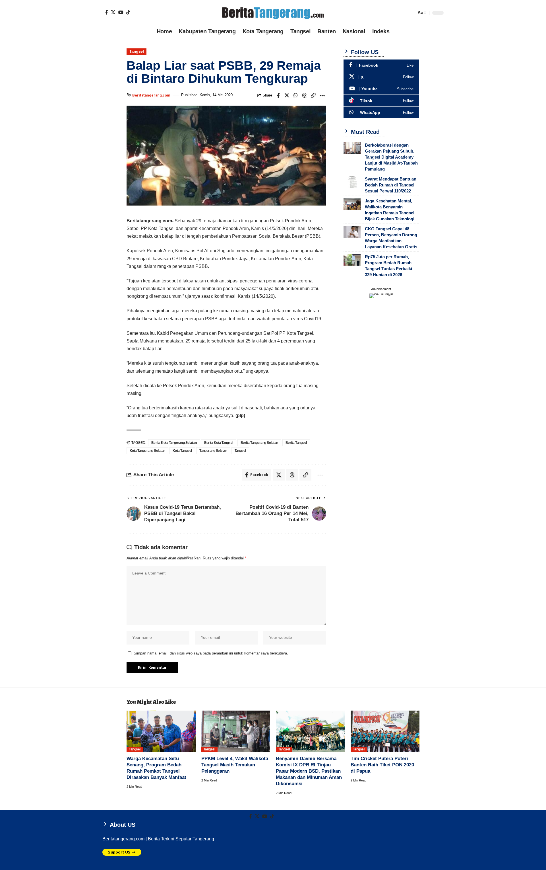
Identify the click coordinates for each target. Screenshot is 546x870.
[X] (113, 12)
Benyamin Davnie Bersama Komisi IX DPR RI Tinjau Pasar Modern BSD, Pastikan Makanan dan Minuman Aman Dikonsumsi (309, 771)
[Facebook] (106, 12)
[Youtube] (381, 89)
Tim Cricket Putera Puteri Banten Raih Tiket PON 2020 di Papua (382, 765)
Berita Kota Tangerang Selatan (174, 443)
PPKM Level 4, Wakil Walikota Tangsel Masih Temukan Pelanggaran (234, 765)
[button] (421, 13)
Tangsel (136, 51)
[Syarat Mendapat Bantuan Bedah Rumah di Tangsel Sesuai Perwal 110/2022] (352, 182)
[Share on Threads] (305, 95)
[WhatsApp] (381, 112)
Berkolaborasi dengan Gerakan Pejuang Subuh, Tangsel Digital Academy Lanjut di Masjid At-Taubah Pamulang (391, 157)
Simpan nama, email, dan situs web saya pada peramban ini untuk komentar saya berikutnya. (211, 653)
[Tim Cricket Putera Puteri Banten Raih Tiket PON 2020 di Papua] (385, 731)
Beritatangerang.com (151, 95)
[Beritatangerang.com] (273, 12)
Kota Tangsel (182, 451)
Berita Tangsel (296, 443)
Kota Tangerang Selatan (147, 451)
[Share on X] (287, 95)
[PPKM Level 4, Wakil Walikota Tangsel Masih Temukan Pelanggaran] (235, 731)
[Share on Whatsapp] (296, 95)
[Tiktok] (128, 12)
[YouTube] (121, 12)
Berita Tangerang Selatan (259, 443)
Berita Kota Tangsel (218, 443)
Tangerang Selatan (213, 451)
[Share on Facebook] (278, 95)
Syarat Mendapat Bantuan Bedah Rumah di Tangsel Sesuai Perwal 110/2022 (390, 185)
